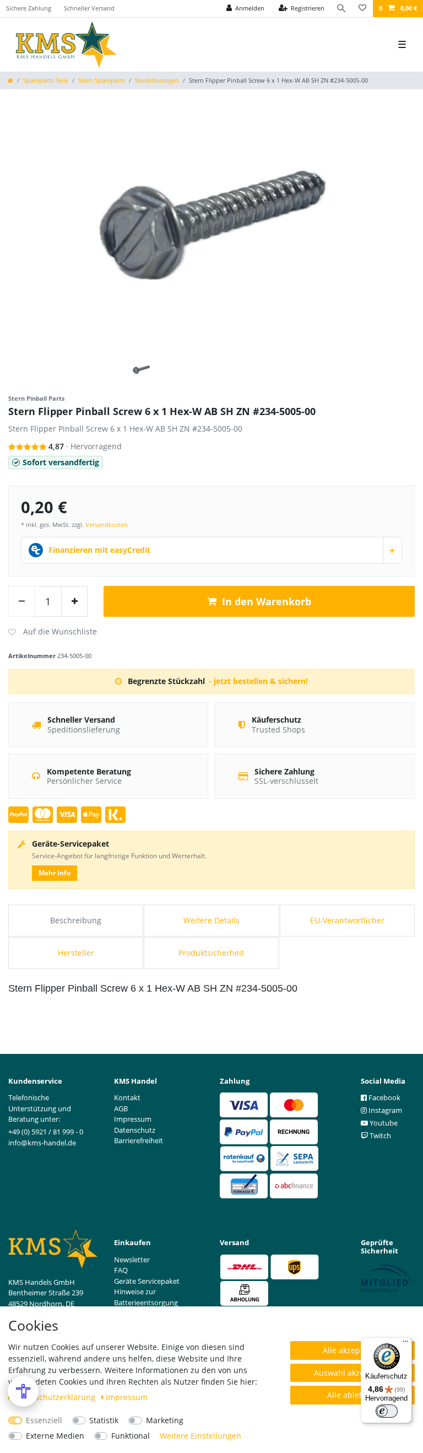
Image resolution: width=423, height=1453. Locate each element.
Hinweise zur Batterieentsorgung (146, 1297)
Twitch (379, 1135)
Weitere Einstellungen (200, 1435)
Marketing (164, 1420)
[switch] (387, 1411)
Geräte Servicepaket (147, 1281)
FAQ (121, 1270)
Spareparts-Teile (45, 80)
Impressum (127, 1397)
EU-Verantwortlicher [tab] (347, 920)
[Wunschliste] (362, 8)
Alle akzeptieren (352, 1350)
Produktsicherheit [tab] (211, 953)
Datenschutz (134, 1130)
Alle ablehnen (352, 1395)
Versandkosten (106, 524)
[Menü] (405, 1343)
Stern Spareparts (101, 80)
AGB (121, 1108)
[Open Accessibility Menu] (23, 1391)
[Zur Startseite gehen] (10, 80)
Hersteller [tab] (76, 953)
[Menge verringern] (21, 601)
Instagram (384, 1110)
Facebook (383, 1097)
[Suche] (341, 8)
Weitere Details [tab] (211, 920)
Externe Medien (55, 1435)
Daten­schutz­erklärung (55, 1397)
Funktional (130, 1435)
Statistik (103, 1420)
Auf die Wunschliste (52, 632)
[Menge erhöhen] (74, 601)
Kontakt (127, 1097)
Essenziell (44, 1420)
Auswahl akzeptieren (352, 1373)
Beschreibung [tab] (75, 920)
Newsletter (132, 1259)
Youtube (383, 1123)
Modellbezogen (157, 80)
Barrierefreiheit (138, 1140)
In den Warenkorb (266, 601)
